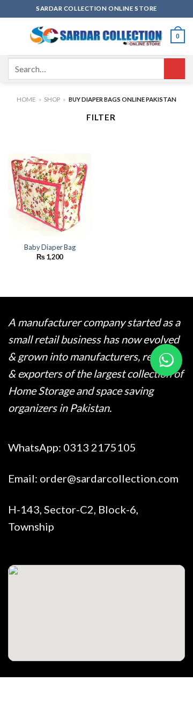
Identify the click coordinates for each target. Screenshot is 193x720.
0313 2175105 (99, 447)
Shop (52, 99)
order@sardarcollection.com (109, 478)
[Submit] (174, 68)
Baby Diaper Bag (50, 247)
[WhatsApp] (166, 360)
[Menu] (14, 36)
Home (26, 99)
